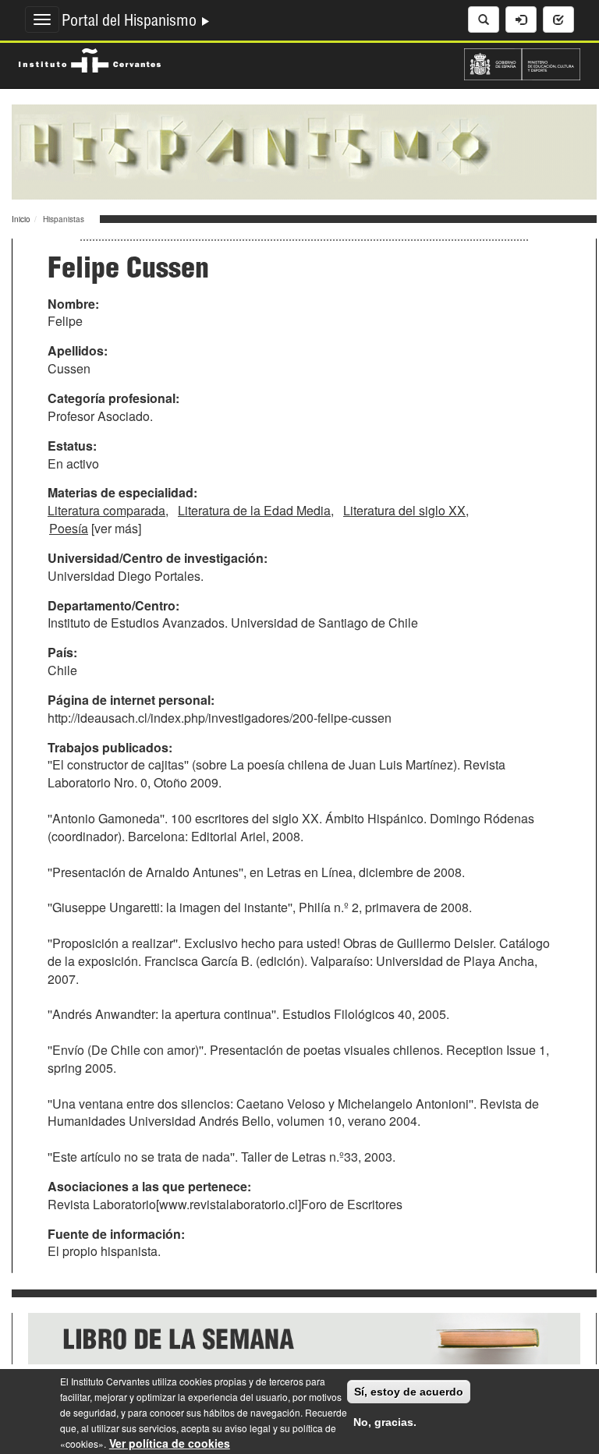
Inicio (21, 219)
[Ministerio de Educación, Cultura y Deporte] (522, 62)
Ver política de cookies (169, 1443)
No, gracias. (384, 1422)
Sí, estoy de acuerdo (408, 1391)
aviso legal (248, 1428)
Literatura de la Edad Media (254, 510)
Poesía (68, 528)
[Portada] (304, 150)
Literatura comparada (106, 510)
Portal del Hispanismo (131, 22)
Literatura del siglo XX (404, 510)
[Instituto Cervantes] (90, 58)
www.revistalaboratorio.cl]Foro (243, 1204)
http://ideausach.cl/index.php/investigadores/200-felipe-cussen (220, 718)
